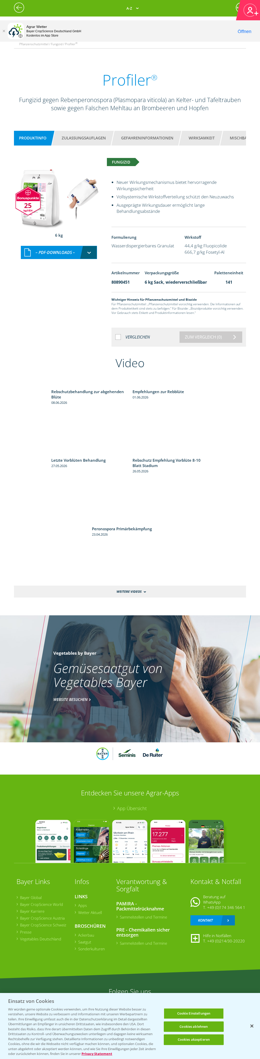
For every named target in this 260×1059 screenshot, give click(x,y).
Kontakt (205, 920)
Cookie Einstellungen (193, 1013)
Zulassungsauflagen (84, 137)
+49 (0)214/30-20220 (226, 940)
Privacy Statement (97, 1053)
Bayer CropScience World (41, 904)
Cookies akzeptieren (194, 1039)
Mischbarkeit (243, 137)
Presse (25, 932)
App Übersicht (132, 808)
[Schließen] (3, 31)
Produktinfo (32, 137)
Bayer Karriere (32, 911)
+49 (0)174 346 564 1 (226, 907)
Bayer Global (31, 897)
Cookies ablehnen (194, 1026)
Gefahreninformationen (147, 137)
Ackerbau (86, 935)
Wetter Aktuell (90, 912)
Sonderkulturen (91, 948)
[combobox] (59, 252)
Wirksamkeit (202, 137)
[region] (130, 1026)
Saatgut (84, 941)
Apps (82, 905)
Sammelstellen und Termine (143, 917)
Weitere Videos (129, 591)
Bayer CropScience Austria (42, 918)
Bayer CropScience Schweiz (43, 924)
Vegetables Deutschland (40, 938)
